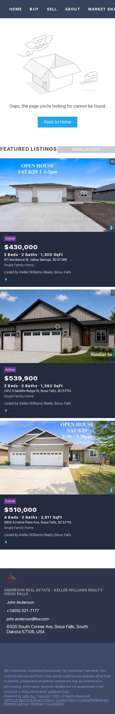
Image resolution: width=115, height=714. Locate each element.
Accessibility (55, 704)
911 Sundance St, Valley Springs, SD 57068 (35, 260)
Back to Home (57, 122)
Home (15, 9)
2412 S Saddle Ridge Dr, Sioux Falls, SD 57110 (37, 391)
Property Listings (16, 704)
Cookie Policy (66, 700)
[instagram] (28, 653)
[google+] (38, 653)
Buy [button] (34, 9)
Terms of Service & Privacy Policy (28, 700)
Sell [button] (52, 9)
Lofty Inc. (29, 696)
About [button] (72, 9)
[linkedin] (17, 653)
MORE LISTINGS (86, 149)
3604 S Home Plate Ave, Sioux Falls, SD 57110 (37, 522)
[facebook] (6, 653)
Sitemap (37, 704)
